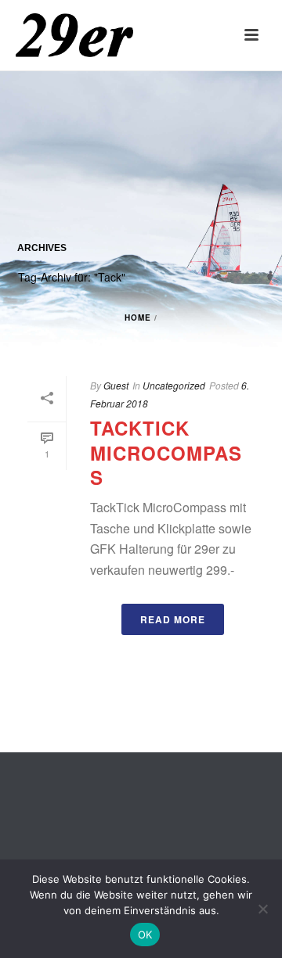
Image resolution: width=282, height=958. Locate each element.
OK (145, 934)
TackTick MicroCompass (166, 452)
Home (138, 317)
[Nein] (262, 909)
